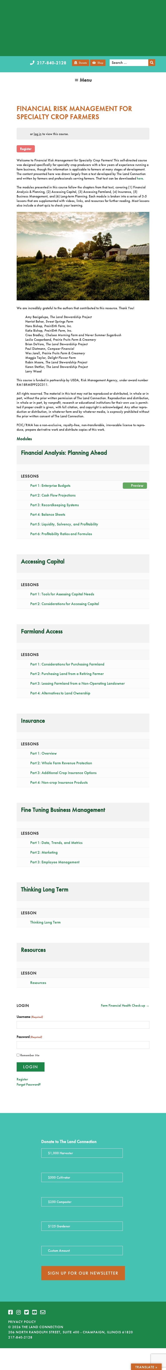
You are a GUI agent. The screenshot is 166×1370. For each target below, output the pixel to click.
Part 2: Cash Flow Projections (52, 495)
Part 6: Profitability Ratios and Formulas (61, 533)
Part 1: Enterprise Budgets (86, 485)
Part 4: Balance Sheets (47, 514)
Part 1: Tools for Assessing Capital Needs (62, 594)
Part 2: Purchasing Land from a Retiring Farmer (67, 673)
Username (30, 1016)
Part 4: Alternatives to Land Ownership (60, 693)
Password (29, 1036)
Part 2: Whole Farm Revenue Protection (61, 763)
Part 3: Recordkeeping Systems (54, 505)
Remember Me (29, 1055)
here (140, 178)
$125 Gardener (59, 1226)
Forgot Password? (29, 1084)
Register (25, 149)
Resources (38, 982)
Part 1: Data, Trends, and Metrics (56, 842)
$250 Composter (59, 1202)
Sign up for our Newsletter (83, 1273)
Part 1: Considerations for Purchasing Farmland (67, 664)
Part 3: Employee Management (54, 862)
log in (38, 134)
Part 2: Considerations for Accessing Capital (64, 603)
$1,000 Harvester (60, 1153)
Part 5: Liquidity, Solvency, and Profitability (64, 524)
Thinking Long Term (45, 922)
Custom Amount (59, 1250)
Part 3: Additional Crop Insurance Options (63, 772)
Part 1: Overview (43, 753)
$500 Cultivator (59, 1177)
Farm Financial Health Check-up (123, 1005)
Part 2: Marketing (44, 852)
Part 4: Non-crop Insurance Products (59, 782)
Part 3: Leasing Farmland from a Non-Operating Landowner (77, 683)
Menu (86, 79)
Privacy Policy (22, 1322)
